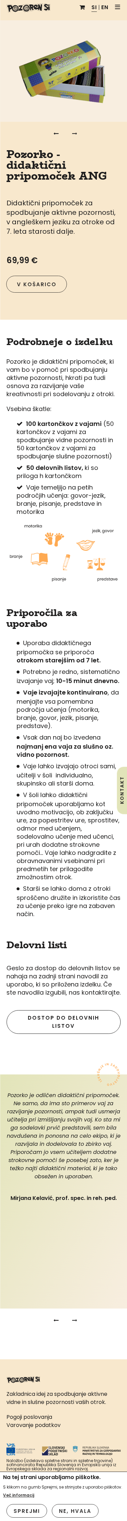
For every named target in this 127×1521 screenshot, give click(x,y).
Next (72, 134)
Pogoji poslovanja (29, 1417)
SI (94, 7)
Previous (55, 134)
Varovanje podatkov (33, 1425)
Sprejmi (27, 1511)
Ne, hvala (75, 1511)
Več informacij (18, 1495)
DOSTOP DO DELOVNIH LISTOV (63, 1021)
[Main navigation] (118, 7)
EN (104, 7)
